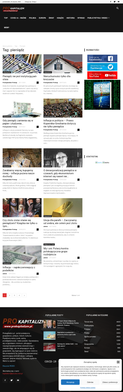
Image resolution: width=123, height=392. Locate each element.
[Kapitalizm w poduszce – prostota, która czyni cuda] (49, 335)
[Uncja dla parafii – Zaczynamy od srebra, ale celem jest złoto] (61, 207)
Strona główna (7, 46)
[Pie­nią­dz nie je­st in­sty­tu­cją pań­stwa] (21, 63)
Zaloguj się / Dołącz (30, 2)
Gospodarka (6, 72)
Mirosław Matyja (49, 116)
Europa (42, 18)
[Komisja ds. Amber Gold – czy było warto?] (49, 347)
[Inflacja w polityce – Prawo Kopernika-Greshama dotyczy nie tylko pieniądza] (61, 108)
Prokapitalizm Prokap (10, 82)
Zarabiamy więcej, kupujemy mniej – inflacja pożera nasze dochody (18, 173)
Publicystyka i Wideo (97, 18)
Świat (51, 18)
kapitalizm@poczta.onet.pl (13, 373)
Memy (6, 27)
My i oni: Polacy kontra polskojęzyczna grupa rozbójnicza (55, 251)
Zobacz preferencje (110, 382)
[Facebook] (110, 1)
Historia (71, 18)
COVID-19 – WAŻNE (18, 18)
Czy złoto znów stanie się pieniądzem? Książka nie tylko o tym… (20, 223)
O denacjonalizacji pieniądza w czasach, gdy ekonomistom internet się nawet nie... (60, 173)
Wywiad (81, 18)
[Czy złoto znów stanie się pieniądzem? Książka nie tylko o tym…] (21, 207)
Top (6, 18)
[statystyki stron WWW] (98, 162)
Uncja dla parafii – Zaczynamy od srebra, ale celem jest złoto (60, 222)
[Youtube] (118, 1)
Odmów (90, 382)
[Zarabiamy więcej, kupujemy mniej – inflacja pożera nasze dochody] (21, 157)
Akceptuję (70, 382)
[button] (118, 362)
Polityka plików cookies (87, 387)
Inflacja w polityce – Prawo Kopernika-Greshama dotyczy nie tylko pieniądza (59, 123)
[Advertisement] (61, 38)
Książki (60, 18)
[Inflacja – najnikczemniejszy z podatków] (21, 255)
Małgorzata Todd (49, 244)
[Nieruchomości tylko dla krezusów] (61, 63)
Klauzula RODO (9, 366)
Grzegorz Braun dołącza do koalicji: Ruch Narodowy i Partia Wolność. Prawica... (68, 323)
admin (45, 226)
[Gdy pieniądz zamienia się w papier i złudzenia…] (21, 108)
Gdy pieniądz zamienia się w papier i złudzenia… (18, 122)
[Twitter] (114, 1)
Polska (32, 18)
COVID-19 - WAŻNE (56, 361)
